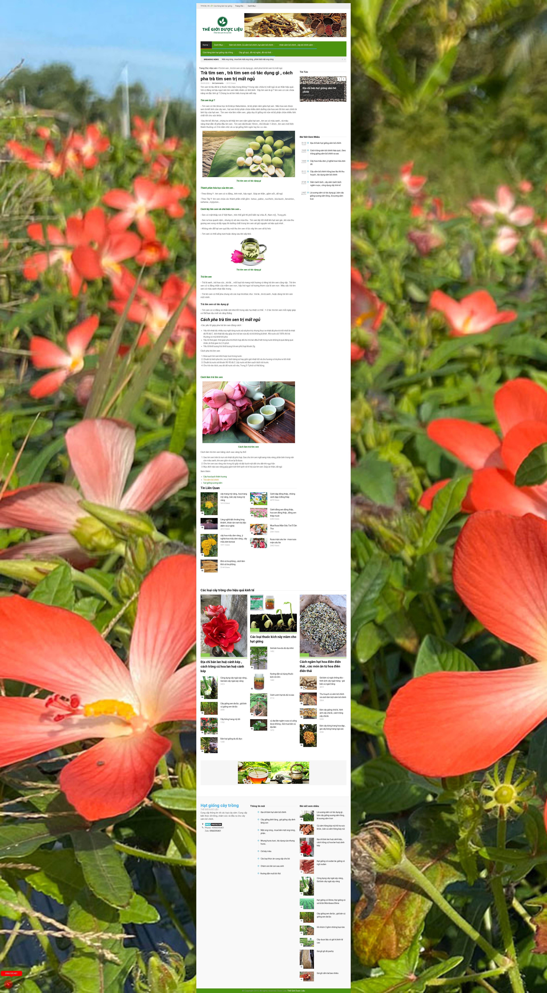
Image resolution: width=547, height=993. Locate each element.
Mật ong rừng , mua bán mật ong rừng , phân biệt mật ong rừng (248, 59)
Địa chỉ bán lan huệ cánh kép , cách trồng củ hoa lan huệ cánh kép (222, 666)
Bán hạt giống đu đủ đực (231, 739)
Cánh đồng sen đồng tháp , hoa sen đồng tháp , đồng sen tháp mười (283, 512)
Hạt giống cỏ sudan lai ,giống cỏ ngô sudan (331, 862)
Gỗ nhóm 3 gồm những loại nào (331, 927)
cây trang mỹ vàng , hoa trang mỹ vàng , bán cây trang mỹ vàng (234, 497)
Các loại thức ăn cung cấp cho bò (275, 859)
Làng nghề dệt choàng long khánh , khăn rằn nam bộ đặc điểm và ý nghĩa (233, 522)
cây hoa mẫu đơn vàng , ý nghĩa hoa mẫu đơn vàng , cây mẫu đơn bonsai (234, 538)
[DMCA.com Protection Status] (213, 824)
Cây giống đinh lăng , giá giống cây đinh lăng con (278, 821)
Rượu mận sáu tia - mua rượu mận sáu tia (283, 541)
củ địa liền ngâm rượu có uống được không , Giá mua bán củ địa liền (283, 724)
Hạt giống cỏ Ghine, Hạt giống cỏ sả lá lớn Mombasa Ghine (331, 901)
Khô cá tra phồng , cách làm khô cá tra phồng (233, 562)
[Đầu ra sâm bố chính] (295, 35)
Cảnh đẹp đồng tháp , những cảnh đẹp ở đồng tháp (282, 495)
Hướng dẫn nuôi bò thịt (270, 873)
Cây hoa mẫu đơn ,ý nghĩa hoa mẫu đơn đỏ (327, 162)
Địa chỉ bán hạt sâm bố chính (273, 812)
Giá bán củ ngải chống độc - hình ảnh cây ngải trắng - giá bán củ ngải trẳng (332, 681)
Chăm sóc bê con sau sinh (272, 866)
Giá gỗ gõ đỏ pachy (325, 951)
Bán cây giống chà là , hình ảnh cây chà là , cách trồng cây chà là (331, 713)
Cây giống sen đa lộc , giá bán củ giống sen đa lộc (234, 705)
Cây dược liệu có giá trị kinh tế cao (330, 941)
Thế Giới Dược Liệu (296, 990)
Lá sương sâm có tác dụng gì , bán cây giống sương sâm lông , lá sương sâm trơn (327, 196)
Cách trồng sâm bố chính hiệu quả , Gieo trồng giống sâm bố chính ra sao (328, 152)
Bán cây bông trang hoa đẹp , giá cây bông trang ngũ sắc (332, 727)
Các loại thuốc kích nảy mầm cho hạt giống (273, 639)
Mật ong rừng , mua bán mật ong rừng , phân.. (278, 831)
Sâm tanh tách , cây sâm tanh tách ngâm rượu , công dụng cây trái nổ (325, 183)
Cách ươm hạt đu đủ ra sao (282, 695)
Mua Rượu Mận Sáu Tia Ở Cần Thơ (283, 527)
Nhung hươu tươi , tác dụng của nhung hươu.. (278, 842)
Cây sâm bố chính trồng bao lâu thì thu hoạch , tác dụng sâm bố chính (327, 173)
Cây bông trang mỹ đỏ (230, 719)
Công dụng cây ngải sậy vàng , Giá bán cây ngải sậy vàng (234, 679)
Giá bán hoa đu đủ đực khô (282, 648)
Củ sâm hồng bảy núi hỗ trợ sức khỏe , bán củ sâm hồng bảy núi (331, 827)
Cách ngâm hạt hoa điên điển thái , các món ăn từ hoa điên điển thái (320, 666)
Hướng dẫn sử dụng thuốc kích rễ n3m (281, 675)
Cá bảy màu (266, 851)
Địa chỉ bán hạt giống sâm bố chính (319, 90)
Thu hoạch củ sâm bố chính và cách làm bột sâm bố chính (333, 695)
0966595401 (215, 831)
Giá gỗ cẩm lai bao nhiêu (327, 973)
